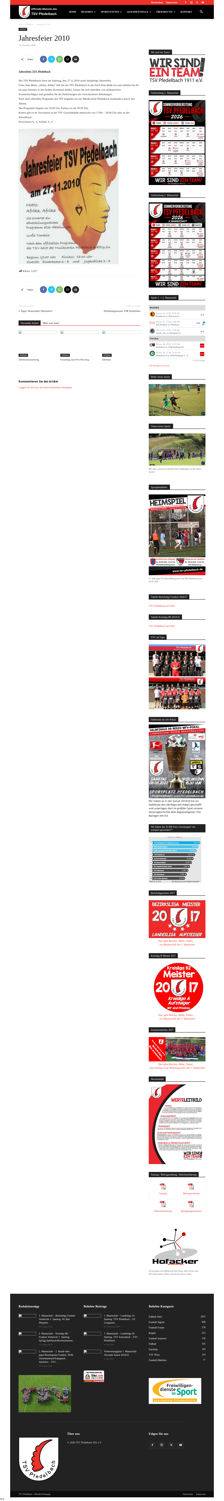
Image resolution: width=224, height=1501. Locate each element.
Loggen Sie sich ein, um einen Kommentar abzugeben (45, 387)
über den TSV (164, 12)
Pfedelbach (160, 316)
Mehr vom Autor (51, 323)
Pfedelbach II (175, 333)
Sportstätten (110, 12)
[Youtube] (202, 2)
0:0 (198, 323)
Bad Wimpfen (161, 325)
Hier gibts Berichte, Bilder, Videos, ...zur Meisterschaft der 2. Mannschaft (177, 1017)
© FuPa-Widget (199, 360)
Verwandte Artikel (29, 323)
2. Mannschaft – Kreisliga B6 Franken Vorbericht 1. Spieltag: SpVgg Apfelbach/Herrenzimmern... (57, 1337)
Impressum (171, 2)
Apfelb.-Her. (161, 333)
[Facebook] (185, 2)
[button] (201, 12)
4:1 (202, 331)
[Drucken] (75, 59)
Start (20, 24)
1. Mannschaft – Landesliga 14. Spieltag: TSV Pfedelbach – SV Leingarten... (119, 1319)
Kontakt (186, 12)
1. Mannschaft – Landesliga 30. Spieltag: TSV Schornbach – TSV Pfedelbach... (121, 1337)
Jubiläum (29, 24)
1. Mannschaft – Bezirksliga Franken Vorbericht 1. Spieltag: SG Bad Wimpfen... (57, 1319)
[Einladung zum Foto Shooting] (79, 343)
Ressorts (87, 12)
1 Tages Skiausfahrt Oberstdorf (35, 311)
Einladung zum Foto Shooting (74, 359)
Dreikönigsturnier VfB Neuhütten (122, 311)
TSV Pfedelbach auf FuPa (159, 366)
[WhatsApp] (59, 59)
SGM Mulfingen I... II (179, 355)
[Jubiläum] (121, 343)
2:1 (202, 315)
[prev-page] (21, 366)
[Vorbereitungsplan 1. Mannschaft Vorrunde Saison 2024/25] (92, 1356)
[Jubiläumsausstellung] (38, 343)
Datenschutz (157, 2)
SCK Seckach (173, 316)
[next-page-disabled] (26, 366)
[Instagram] (191, 2)
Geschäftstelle (137, 12)
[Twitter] (197, 2)
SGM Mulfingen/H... (176, 347)
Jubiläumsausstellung (29, 359)
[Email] (67, 59)
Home (72, 12)
